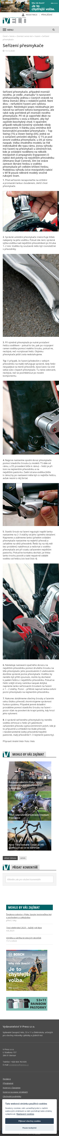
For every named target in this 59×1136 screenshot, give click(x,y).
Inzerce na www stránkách (15, 1092)
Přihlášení (46, 14)
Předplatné (8, 1083)
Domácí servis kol (25, 36)
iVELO (14, 20)
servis (22, 858)
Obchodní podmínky (12, 1096)
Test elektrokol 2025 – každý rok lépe (24, 927)
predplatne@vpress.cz (19, 1064)
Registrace (31, 14)
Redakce (7, 1079)
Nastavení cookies (25, 1114)
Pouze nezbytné (29, 1128)
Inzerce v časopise (11, 1087)
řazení (37, 36)
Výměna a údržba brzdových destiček (23, 937)
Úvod (5, 36)
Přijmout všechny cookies (29, 1121)
